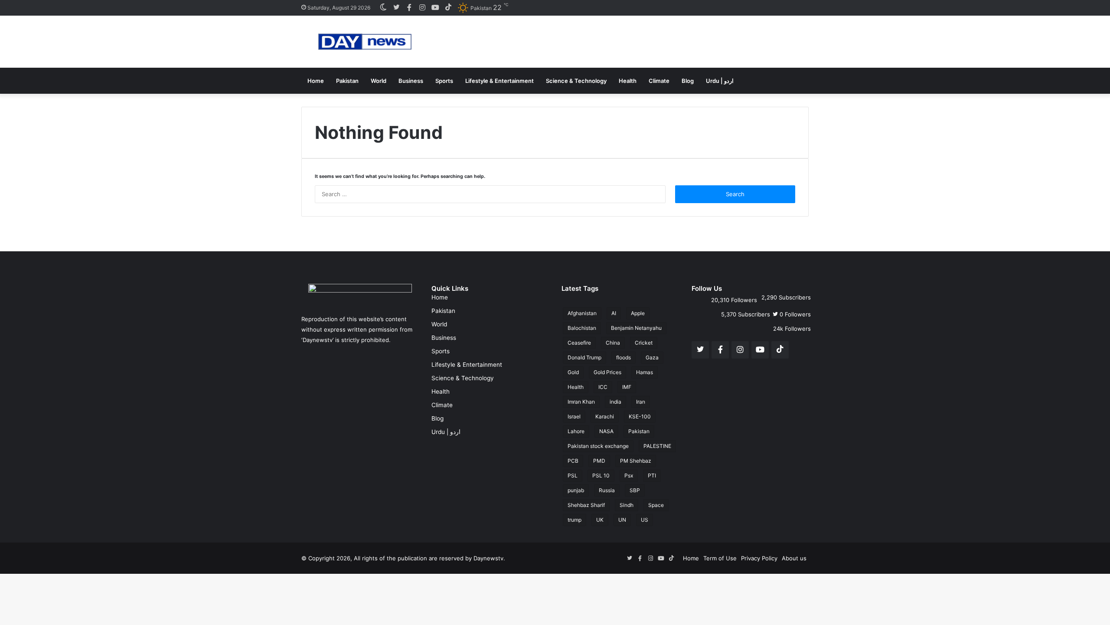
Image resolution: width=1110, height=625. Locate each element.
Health (628, 80)
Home (315, 80)
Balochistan (582, 328)
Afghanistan (582, 313)
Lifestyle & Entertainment (499, 80)
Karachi (604, 416)
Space (656, 505)
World (378, 80)
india (615, 401)
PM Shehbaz (635, 460)
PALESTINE (657, 446)
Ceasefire (579, 342)
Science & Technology (576, 80)
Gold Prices (607, 372)
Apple (638, 313)
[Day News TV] (364, 41)
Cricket (644, 342)
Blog (688, 80)
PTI (652, 475)
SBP (635, 490)
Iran (640, 401)
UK (600, 519)
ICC (602, 387)
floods (623, 357)
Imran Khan (581, 401)
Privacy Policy (759, 558)
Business (410, 80)
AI (613, 313)
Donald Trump (584, 357)
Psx (628, 475)
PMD (599, 460)
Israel (574, 416)
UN (622, 519)
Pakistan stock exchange (598, 446)
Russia (607, 490)
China (613, 342)
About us (794, 558)
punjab (576, 490)
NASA (606, 431)
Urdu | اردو (720, 80)
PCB (573, 460)
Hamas (644, 372)
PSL (573, 475)
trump (574, 519)
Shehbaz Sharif (586, 505)
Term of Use (720, 558)
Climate (659, 80)
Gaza (652, 357)
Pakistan (347, 80)
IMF (626, 387)
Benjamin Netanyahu (636, 328)
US (644, 519)
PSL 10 (601, 475)
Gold (573, 372)
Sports (444, 80)
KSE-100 (640, 416)
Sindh (626, 505)
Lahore (576, 431)
